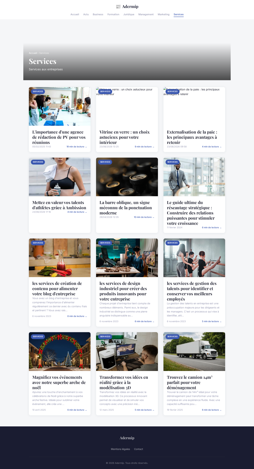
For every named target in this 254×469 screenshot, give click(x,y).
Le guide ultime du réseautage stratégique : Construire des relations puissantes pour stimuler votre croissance (190, 213)
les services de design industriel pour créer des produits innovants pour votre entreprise (123, 291)
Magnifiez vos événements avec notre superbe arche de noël (59, 382)
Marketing (164, 14)
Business (98, 14)
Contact (138, 449)
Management (146, 14)
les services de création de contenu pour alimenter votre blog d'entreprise (57, 288)
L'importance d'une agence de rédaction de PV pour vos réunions (59, 137)
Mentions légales (120, 449)
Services (179, 14)
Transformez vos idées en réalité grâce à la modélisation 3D (124, 382)
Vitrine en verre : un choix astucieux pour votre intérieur (125, 137)
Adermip (127, 6)
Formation (113, 14)
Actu (86, 14)
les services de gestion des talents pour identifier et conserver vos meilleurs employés (192, 291)
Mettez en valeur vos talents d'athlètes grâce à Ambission (59, 205)
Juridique (128, 14)
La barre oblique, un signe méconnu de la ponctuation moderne (126, 207)
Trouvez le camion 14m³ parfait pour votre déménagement (189, 382)
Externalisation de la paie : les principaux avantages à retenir (192, 137)
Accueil (74, 14)
